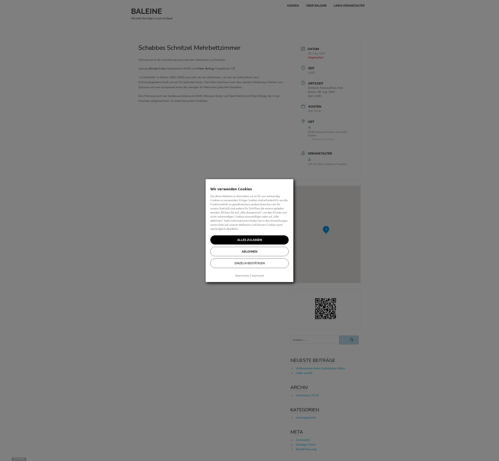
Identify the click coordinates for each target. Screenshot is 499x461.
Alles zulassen (249, 240)
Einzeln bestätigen (249, 263)
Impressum (257, 275)
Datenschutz (242, 275)
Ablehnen (249, 251)
